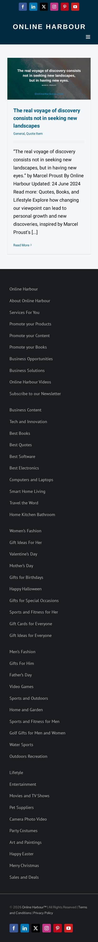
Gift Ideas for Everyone (31, 635)
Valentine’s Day (23, 554)
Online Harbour (24, 289)
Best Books (20, 433)
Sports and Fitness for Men (34, 721)
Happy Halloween (26, 589)
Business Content (25, 410)
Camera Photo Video (28, 819)
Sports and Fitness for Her (34, 612)
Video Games (22, 686)
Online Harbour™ (34, 907)
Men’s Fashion (22, 651)
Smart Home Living (27, 491)
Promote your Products (30, 324)
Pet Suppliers (22, 807)
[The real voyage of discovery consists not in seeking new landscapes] (49, 79)
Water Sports (21, 744)
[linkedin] (24, 928)
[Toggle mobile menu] (88, 36)
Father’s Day (21, 675)
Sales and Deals (24, 877)
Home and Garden (26, 709)
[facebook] (14, 928)
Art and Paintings (26, 842)
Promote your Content (30, 335)
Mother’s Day (21, 565)
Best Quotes (21, 444)
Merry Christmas (24, 865)
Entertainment (23, 784)
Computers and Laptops (31, 479)
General (19, 133)
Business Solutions (27, 370)
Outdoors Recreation (28, 756)
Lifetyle (16, 772)
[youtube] (68, 928)
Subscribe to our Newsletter (35, 393)
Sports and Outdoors (29, 698)
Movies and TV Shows (29, 795)
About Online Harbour (30, 300)
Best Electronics (24, 468)
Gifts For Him (22, 663)
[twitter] (35, 928)
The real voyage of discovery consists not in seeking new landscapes (46, 118)
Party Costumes (24, 830)
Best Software (22, 456)
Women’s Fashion (25, 530)
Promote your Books (28, 347)
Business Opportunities (31, 358)
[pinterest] (57, 928)
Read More (21, 245)
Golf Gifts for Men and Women (37, 733)
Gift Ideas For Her (26, 542)
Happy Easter (22, 853)
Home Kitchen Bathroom (32, 514)
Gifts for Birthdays (26, 577)
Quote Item (34, 133)
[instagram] (46, 928)
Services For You (24, 312)
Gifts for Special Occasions (34, 600)
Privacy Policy (43, 913)
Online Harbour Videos (30, 382)
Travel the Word (24, 503)
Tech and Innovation (28, 421)
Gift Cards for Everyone (31, 623)
